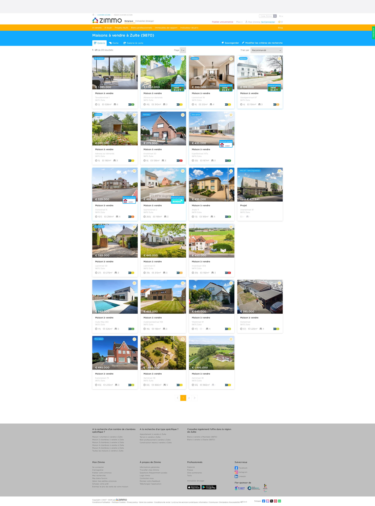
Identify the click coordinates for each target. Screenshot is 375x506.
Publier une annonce (222, 22)
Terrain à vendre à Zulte (150, 437)
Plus (238, 22)
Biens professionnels (141, 28)
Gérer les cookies (146, 502)
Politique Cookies (119, 502)
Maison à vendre (104, 93)
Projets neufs (121, 28)
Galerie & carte (135, 43)
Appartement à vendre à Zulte (153, 434)
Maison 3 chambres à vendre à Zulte (108, 442)
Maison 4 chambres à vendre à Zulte (108, 445)
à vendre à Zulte (104, 15)
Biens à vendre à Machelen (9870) (202, 437)
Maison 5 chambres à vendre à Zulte (108, 448)
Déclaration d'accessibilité (229, 502)
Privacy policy (132, 502)
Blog (280, 28)
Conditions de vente (162, 502)
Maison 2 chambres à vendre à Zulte (108, 439)
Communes (213, 502)
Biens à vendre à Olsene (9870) (201, 439)
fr (280, 16)
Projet (243, 205)
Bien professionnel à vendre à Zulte (155, 440)
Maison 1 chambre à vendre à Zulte (107, 437)
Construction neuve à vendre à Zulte (156, 442)
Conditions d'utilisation (101, 502)
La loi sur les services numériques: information (190, 502)
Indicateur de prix (189, 28)
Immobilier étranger (144, 21)
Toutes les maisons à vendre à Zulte (107, 451)
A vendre (97, 28)
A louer (108, 28)
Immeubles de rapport (166, 28)
